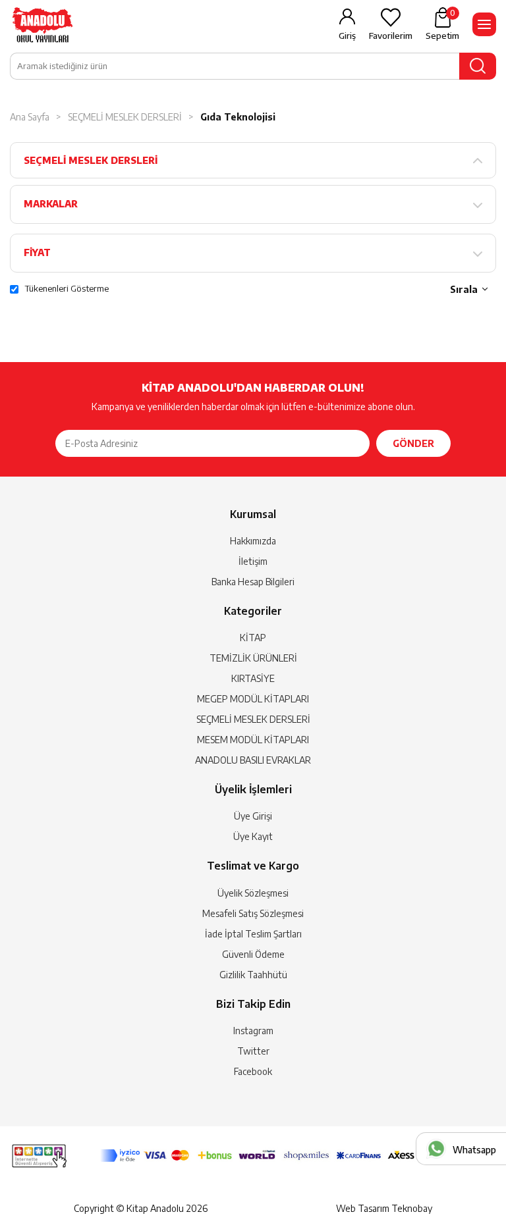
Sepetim (442, 24)
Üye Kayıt (253, 836)
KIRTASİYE (253, 678)
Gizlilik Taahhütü (253, 974)
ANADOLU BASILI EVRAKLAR (253, 760)
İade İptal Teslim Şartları (253, 933)
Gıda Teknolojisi (237, 116)
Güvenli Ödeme (253, 954)
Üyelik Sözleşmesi (253, 893)
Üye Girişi (253, 816)
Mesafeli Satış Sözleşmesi (253, 913)
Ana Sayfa (29, 116)
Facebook (253, 1071)
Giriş (347, 35)
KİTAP (253, 637)
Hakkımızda (253, 540)
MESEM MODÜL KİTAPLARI (253, 739)
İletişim (253, 561)
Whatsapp (474, 1149)
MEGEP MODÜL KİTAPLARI (253, 698)
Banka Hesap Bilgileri (253, 581)
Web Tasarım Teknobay (384, 1208)
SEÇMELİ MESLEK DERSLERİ (125, 116)
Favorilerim (390, 35)
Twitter (253, 1051)
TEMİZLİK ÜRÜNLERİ (253, 658)
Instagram (253, 1030)
